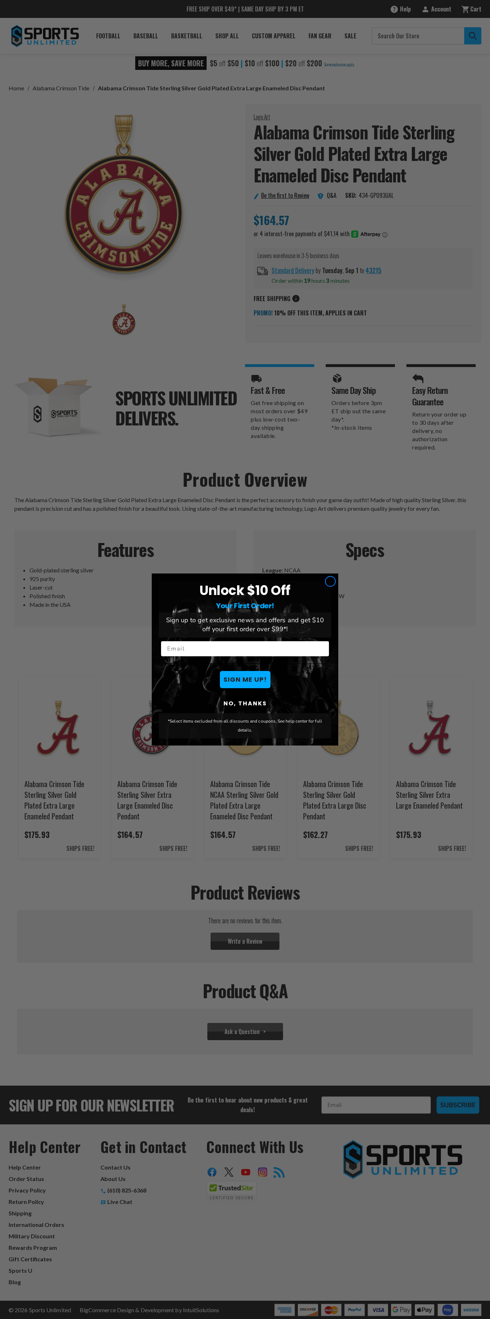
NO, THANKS (245, 703)
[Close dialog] (330, 581)
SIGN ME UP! (245, 679)
